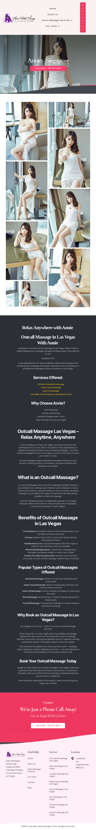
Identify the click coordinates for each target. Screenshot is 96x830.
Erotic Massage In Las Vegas (58, 790)
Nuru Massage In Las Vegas (58, 798)
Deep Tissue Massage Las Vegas (58, 782)
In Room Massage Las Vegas (58, 813)
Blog (29, 787)
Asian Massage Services (56, 20)
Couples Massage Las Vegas (58, 775)
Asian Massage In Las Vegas (58, 767)
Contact (31, 782)
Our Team (51, 26)
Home (53, 8)
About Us (53, 14)
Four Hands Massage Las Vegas (58, 759)
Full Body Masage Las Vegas (58, 805)
